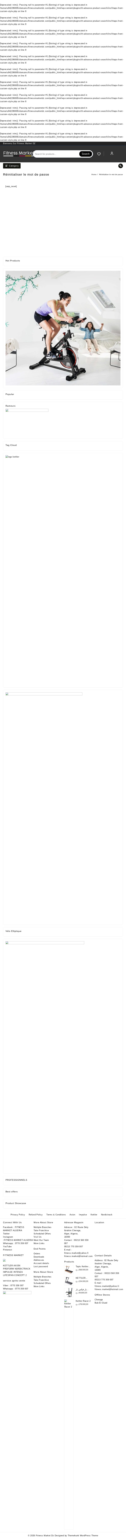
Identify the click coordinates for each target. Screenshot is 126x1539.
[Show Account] (112, 153)
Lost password (41, 1266)
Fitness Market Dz (45, 1535)
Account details (41, 1263)
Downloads (39, 1257)
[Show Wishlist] (100, 153)
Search (86, 154)
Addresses (39, 1260)
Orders (37, 1253)
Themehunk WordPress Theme (83, 1535)
